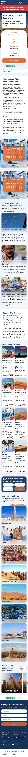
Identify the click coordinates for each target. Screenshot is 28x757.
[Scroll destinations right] (26, 682)
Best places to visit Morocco (17, 504)
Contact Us (6, 738)
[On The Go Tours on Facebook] (3, 744)
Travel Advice (20, 738)
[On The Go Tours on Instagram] (18, 744)
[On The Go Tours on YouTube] (13, 744)
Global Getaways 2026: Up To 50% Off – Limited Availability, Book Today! (14, 8)
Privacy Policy (14, 753)
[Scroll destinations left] (1, 682)
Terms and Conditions (4, 753)
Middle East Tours (22, 668)
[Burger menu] (25, 2)
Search (15, 61)
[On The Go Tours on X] (8, 744)
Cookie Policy (22, 753)
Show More (5, 243)
